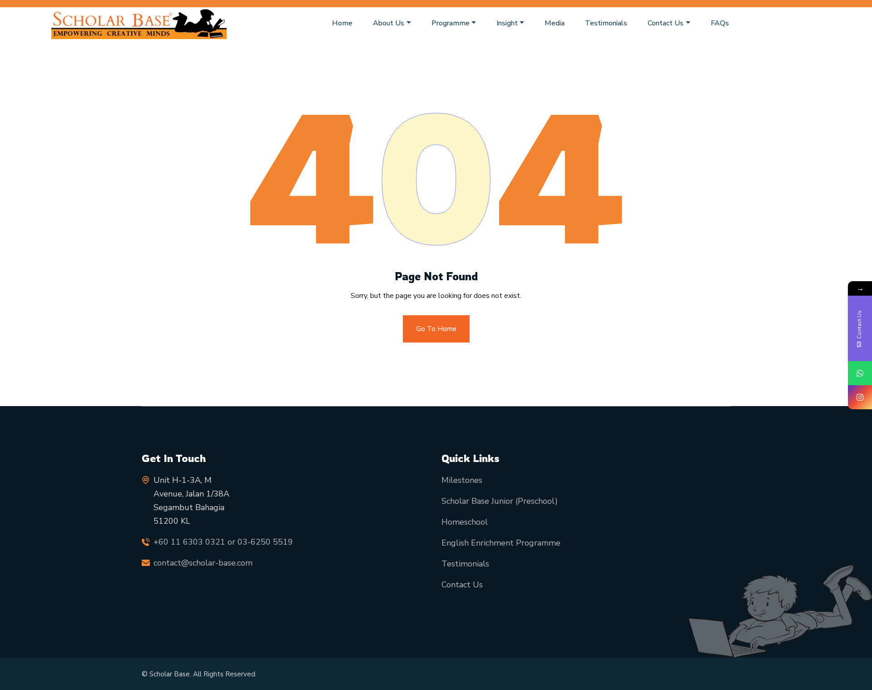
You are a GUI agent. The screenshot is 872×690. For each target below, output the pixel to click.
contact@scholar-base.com (203, 562)
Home (342, 23)
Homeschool (464, 521)
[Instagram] (860, 397)
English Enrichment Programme (500, 542)
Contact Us (666, 23)
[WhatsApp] (860, 373)
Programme (450, 23)
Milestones (461, 480)
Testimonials (606, 23)
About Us (388, 23)
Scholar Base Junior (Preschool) (499, 501)
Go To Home (436, 328)
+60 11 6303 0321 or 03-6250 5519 (223, 541)
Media (555, 23)
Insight (507, 23)
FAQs (720, 23)
